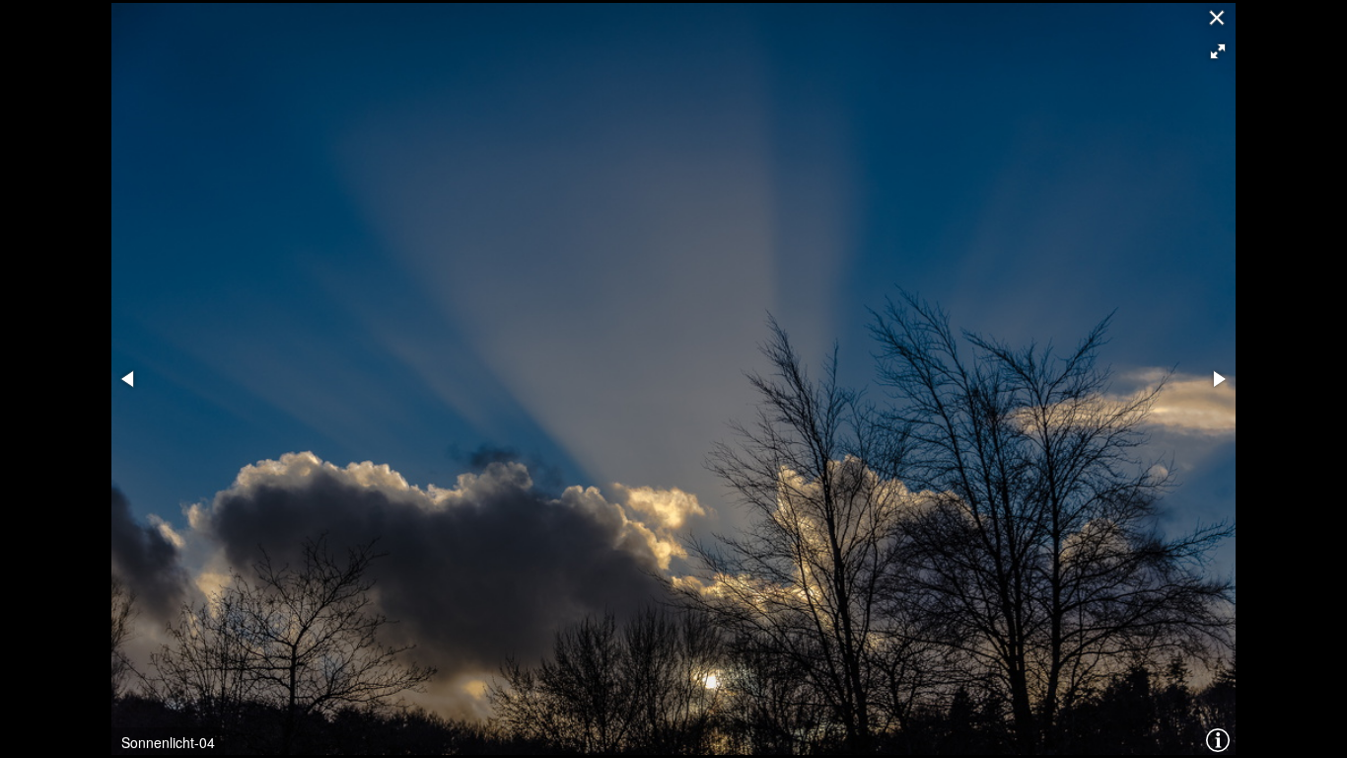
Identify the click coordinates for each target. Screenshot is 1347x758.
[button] (1218, 51)
